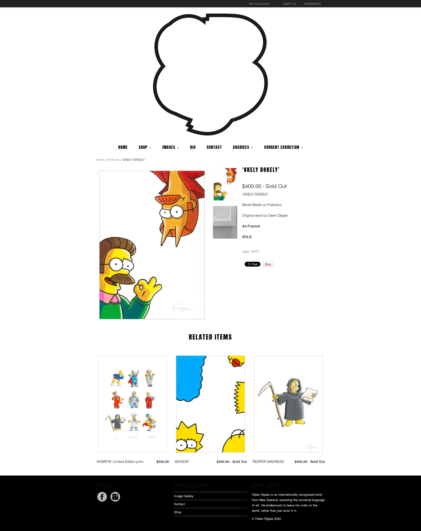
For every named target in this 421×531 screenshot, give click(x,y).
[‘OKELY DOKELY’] (225, 185)
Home (123, 147)
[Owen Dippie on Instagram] (115, 501)
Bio (193, 147)
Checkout (312, 4)
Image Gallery (184, 496)
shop (145, 147)
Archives (243, 147)
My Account (259, 4)
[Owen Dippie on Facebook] (102, 501)
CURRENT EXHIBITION (283, 147)
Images (170, 147)
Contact (214, 147)
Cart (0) (290, 4)
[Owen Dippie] (210, 74)
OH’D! (255, 251)
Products (113, 159)
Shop (177, 512)
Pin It (268, 264)
